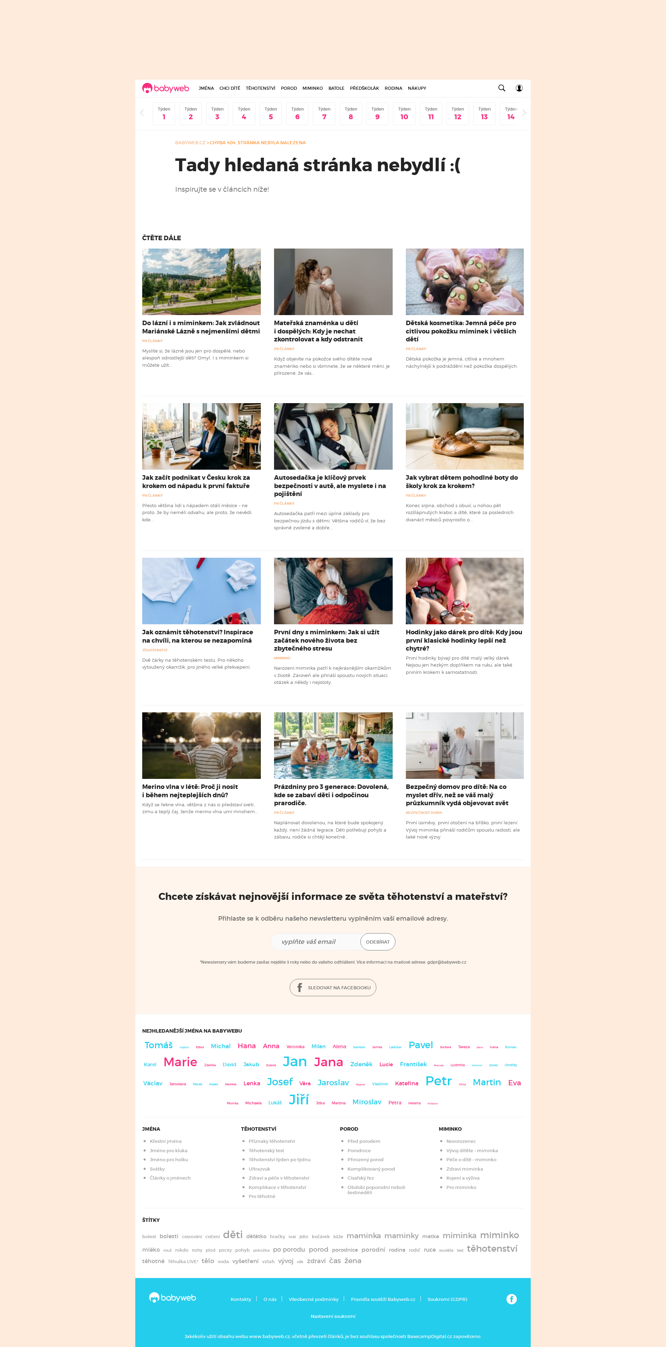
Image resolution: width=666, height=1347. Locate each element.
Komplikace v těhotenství (277, 1187)
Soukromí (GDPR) (447, 1299)
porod (318, 1249)
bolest (149, 1237)
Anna (271, 1046)
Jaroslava (177, 1083)
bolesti (169, 1236)
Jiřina (462, 1084)
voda (223, 1261)
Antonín (477, 1065)
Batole (336, 88)
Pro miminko (461, 1187)
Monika (232, 1103)
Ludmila (458, 1065)
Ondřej (511, 1065)
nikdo (181, 1250)
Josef (279, 1082)
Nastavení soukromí (333, 1316)
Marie (180, 1062)
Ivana (494, 1047)
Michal (221, 1046)
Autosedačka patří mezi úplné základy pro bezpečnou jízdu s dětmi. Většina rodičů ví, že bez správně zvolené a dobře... (329, 520)
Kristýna (433, 1103)
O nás (270, 1299)
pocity (225, 1250)
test (460, 1250)
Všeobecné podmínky (314, 1299)
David (230, 1065)
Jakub (251, 1064)
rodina (397, 1250)
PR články (152, 341)
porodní (373, 1249)
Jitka (320, 1103)
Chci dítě (230, 88)
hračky (277, 1237)
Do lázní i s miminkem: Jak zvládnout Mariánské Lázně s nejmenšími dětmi (201, 327)
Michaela (253, 1103)
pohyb (242, 1250)
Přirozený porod (366, 1160)
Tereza (464, 1046)
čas (335, 1260)
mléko (151, 1249)
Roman (510, 1047)
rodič (414, 1250)
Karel (150, 1064)
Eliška (200, 1047)
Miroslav (367, 1102)
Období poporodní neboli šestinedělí (376, 1190)
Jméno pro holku (169, 1160)
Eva (514, 1082)
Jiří (299, 1099)
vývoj (285, 1261)
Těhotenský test (266, 1151)
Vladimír (380, 1083)
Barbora (445, 1047)
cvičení (212, 1236)
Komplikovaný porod (371, 1169)
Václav (152, 1083)
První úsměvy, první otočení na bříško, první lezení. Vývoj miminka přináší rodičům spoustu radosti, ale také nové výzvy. (463, 830)
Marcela (439, 1065)
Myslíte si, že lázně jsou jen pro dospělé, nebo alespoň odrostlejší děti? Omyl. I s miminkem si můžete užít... (195, 358)
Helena (414, 1103)
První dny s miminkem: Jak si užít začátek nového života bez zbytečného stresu (326, 640)
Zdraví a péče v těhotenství (279, 1178)
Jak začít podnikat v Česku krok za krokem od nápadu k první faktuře (196, 481)
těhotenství (492, 1248)
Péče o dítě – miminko (471, 1160)
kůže (338, 1236)
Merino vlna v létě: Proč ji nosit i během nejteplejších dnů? (190, 791)
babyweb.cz (190, 143)
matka (430, 1236)
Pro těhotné (262, 1196)
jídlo (303, 1236)
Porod (289, 88)
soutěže (446, 1250)
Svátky (157, 1169)
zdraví (316, 1261)
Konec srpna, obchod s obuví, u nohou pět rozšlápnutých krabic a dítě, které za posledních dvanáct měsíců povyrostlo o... (460, 512)
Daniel (493, 1065)
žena (352, 1260)
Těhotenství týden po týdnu (279, 1160)
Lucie (386, 1064)
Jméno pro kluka (169, 1151)
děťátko (256, 1236)
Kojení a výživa (463, 1178)
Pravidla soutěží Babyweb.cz (383, 1299)
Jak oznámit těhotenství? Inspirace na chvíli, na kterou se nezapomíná (197, 636)
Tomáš (159, 1045)
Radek (213, 1084)
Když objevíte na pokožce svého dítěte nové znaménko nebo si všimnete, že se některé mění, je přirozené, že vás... (332, 366)
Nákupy (417, 88)
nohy (197, 1250)
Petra (394, 1103)
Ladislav (395, 1047)
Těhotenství (260, 88)
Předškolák (364, 88)
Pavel (421, 1045)
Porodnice (359, 1151)
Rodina (393, 88)
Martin (487, 1082)
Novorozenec (461, 1141)
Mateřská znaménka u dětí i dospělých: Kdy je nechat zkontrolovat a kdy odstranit (318, 331)
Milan (318, 1046)
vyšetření (245, 1261)
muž (167, 1250)
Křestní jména (166, 1141)
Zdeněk (361, 1064)
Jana (328, 1062)
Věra (305, 1083)
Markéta (231, 1084)
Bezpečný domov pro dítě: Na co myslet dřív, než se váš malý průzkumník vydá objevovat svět (457, 795)
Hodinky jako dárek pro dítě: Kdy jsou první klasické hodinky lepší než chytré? (464, 640)
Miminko (312, 88)
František (413, 1064)
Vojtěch (184, 1047)
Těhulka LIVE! (183, 1261)
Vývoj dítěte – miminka (472, 1151)
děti (233, 1234)
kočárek (321, 1237)
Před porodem (364, 1141)
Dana (480, 1047)
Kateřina (406, 1083)
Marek (197, 1084)
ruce (430, 1249)
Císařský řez (361, 1178)
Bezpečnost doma (424, 812)
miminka (460, 1235)
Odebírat (378, 942)
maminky (401, 1235)
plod (210, 1250)
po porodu (289, 1249)
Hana (247, 1046)
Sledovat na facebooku (339, 988)
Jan (295, 1061)
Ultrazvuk (259, 1169)
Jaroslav (333, 1082)
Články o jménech (170, 1178)
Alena (339, 1046)
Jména (206, 88)
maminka (364, 1235)
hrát (292, 1236)
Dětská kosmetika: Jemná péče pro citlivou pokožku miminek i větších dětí (461, 331)
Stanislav (359, 1047)
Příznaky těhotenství (272, 1141)
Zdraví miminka (464, 1169)
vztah (268, 1262)
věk (300, 1262)
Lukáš (275, 1103)
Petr (438, 1081)
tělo (208, 1261)
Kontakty (241, 1299)
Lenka (252, 1083)
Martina (338, 1103)
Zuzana (271, 1065)
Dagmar (360, 1084)
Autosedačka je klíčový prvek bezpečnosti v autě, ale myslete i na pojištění (330, 485)
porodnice (345, 1250)
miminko (499, 1235)
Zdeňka (210, 1065)
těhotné (153, 1261)
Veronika (296, 1046)
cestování (192, 1236)
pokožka (261, 1250)
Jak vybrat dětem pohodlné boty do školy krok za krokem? (462, 481)
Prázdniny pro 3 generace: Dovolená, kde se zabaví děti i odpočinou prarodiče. (331, 795)
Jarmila (377, 1047)
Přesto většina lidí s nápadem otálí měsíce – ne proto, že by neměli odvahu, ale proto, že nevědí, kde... (197, 512)
